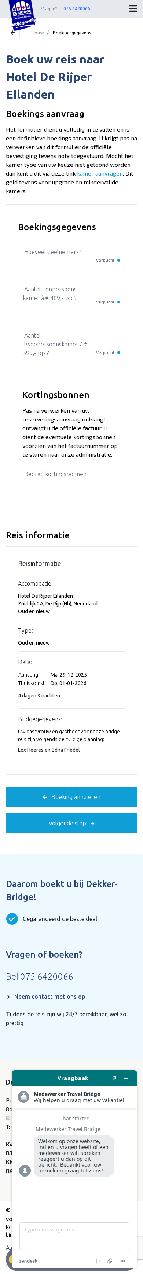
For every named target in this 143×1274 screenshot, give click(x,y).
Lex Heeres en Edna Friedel (49, 750)
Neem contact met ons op (49, 996)
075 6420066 (76, 8)
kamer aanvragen (100, 173)
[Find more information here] (74, 1169)
